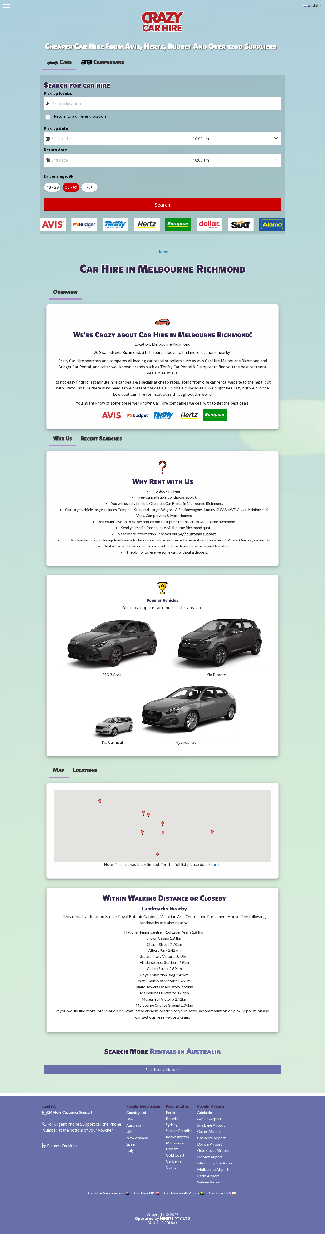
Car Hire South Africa (181, 1193)
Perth (170, 1112)
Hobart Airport (209, 1156)
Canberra (173, 1161)
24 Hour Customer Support (70, 1112)
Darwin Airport (209, 1144)
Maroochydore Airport (216, 1163)
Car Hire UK (144, 1193)
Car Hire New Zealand (106, 1193)
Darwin (172, 1118)
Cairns (171, 1167)
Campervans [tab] (108, 61)
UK (129, 1131)
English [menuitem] (313, 5)
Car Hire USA (220, 1193)
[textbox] (162, 103)
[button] (99, 801)
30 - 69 (71, 187)
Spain (130, 1144)
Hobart (172, 1149)
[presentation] (102, 62)
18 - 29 (53, 187)
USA (130, 1118)
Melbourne (175, 1143)
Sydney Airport (209, 1182)
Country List (136, 1112)
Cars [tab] (66, 61)
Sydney (171, 1124)
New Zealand (137, 1137)
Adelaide (204, 1112)
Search (162, 205)
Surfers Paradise (179, 1130)
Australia (133, 1125)
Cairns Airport (209, 1131)
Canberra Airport (211, 1137)
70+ (89, 187)
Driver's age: (56, 176)
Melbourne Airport (212, 1169)
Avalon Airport (209, 1118)
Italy (130, 1150)
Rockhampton (177, 1136)
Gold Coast (175, 1155)
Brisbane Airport (211, 1125)
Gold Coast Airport (213, 1150)
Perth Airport (208, 1175)
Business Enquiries (62, 1145)
